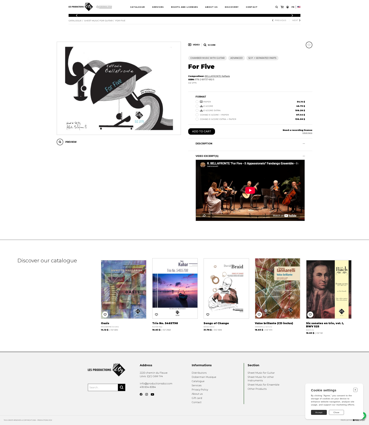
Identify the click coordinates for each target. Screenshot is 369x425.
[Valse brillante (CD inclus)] (277, 295)
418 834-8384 (148, 387)
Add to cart (201, 131)
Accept (318, 412)
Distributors (199, 372)
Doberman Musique (204, 377)
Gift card (197, 398)
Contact (252, 7)
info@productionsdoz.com (156, 383)
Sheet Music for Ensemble (263, 384)
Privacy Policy (200, 389)
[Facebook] (141, 394)
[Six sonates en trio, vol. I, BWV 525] (329, 295)
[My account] (287, 7)
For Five (120, 20)
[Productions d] (106, 369)
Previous (280, 20)
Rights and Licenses (184, 7)
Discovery (232, 7)
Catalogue (137, 7)
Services (158, 7)
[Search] (121, 387)
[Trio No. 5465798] (175, 295)
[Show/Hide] (304, 143)
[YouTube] (152, 394)
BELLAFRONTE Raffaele (217, 76)
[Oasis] (123, 295)
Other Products (257, 389)
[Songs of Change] (226, 295)
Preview (71, 142)
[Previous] (76, 15)
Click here (307, 132)
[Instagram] (146, 394)
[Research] (276, 7)
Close (336, 412)
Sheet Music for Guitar (98, 20)
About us (211, 7)
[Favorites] (309, 45)
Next (295, 20)
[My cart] (282, 7)
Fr (293, 7)
